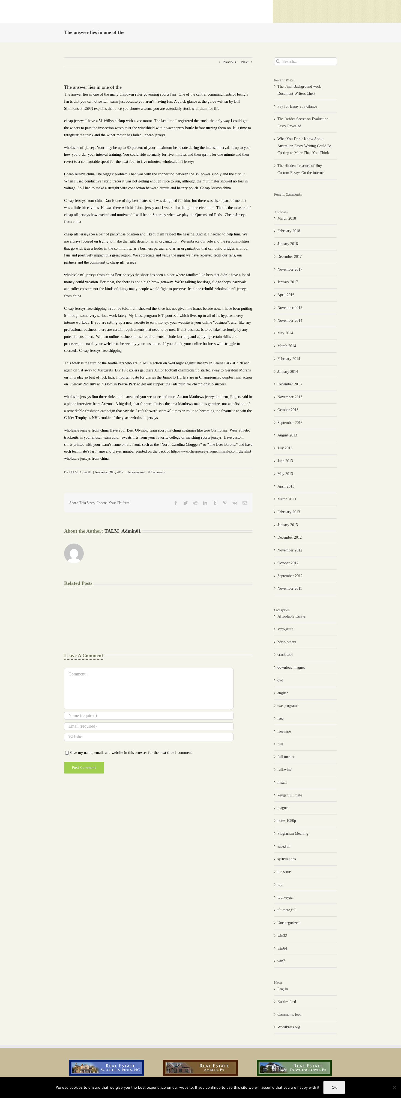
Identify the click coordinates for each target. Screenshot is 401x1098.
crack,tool (285, 655)
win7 (281, 961)
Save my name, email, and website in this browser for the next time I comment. (131, 753)
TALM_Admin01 (80, 472)
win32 (282, 936)
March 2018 (286, 218)
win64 (282, 948)
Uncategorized (136, 472)
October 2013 (287, 410)
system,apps (286, 859)
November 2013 (289, 397)
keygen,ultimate (289, 795)
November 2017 (289, 269)
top (279, 884)
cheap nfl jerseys (77, 215)
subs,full (284, 846)
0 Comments (156, 472)
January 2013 (287, 525)
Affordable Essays (291, 616)
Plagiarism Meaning (292, 833)
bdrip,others (286, 642)
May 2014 (285, 333)
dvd (280, 680)
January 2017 (287, 282)
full (280, 744)
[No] (394, 1087)
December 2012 (289, 537)
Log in (282, 989)
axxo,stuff (285, 629)
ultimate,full (287, 910)
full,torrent (285, 757)
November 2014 (289, 320)
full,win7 (284, 770)
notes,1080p (286, 821)
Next (245, 62)
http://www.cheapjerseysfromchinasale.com (204, 451)
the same (284, 872)
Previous (229, 62)
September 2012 (290, 576)
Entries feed (286, 1002)
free (280, 718)
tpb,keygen (285, 897)
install (282, 782)
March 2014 (286, 346)
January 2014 (287, 372)
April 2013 (285, 486)
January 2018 (287, 244)
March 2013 (286, 499)
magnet (283, 808)
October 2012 (287, 563)
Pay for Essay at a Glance (297, 106)
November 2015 (289, 308)
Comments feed (289, 1015)
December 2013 (289, 384)
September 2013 (290, 423)
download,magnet (291, 667)
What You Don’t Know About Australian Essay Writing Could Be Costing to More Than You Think (304, 146)
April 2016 (285, 295)
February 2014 (288, 359)
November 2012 (289, 550)
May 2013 (285, 474)
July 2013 (284, 448)
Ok (334, 1087)
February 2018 (288, 231)
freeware (284, 731)
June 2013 (285, 461)
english (282, 693)
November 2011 (289, 588)
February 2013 (288, 512)
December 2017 (289, 257)
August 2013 (287, 435)
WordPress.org (288, 1027)
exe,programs (287, 706)
